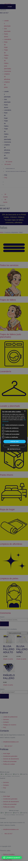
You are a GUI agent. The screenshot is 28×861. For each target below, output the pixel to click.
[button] (12, 857)
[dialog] (14, 430)
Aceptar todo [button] (14, 441)
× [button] (24, 411)
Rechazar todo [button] (14, 445)
